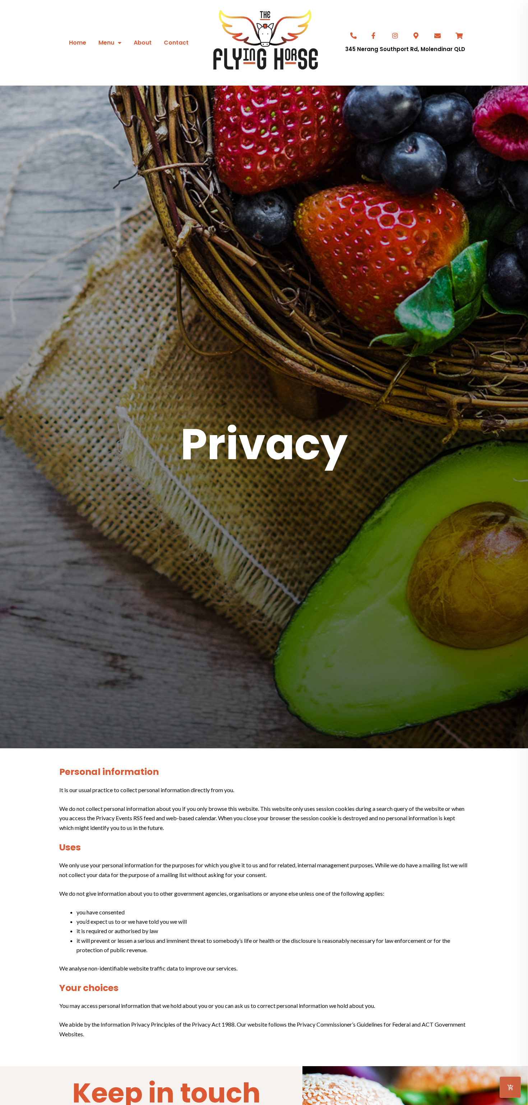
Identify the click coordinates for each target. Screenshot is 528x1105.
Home (77, 42)
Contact (176, 42)
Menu (106, 42)
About (143, 42)
